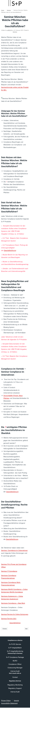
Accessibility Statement (9, 703)
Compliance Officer (15, 664)
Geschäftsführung (10, 250)
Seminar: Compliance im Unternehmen (14, 550)
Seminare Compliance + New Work (13, 603)
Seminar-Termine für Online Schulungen (14, 614)
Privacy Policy (6, 700)
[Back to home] (15, 3)
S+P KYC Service (15, 644)
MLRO (15, 661)
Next (26, 628)
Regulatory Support (15, 688)
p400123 (9, 30)
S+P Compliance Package (15, 657)
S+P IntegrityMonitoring (15, 651)
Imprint (16, 700)
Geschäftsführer (15, 623)
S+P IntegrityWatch (15, 648)
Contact (15, 677)
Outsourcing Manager (15, 667)
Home (2, 10)
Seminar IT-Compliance (9, 571)
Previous (5, 628)
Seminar (9, 10)
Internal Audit (15, 692)
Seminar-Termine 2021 (8, 618)
